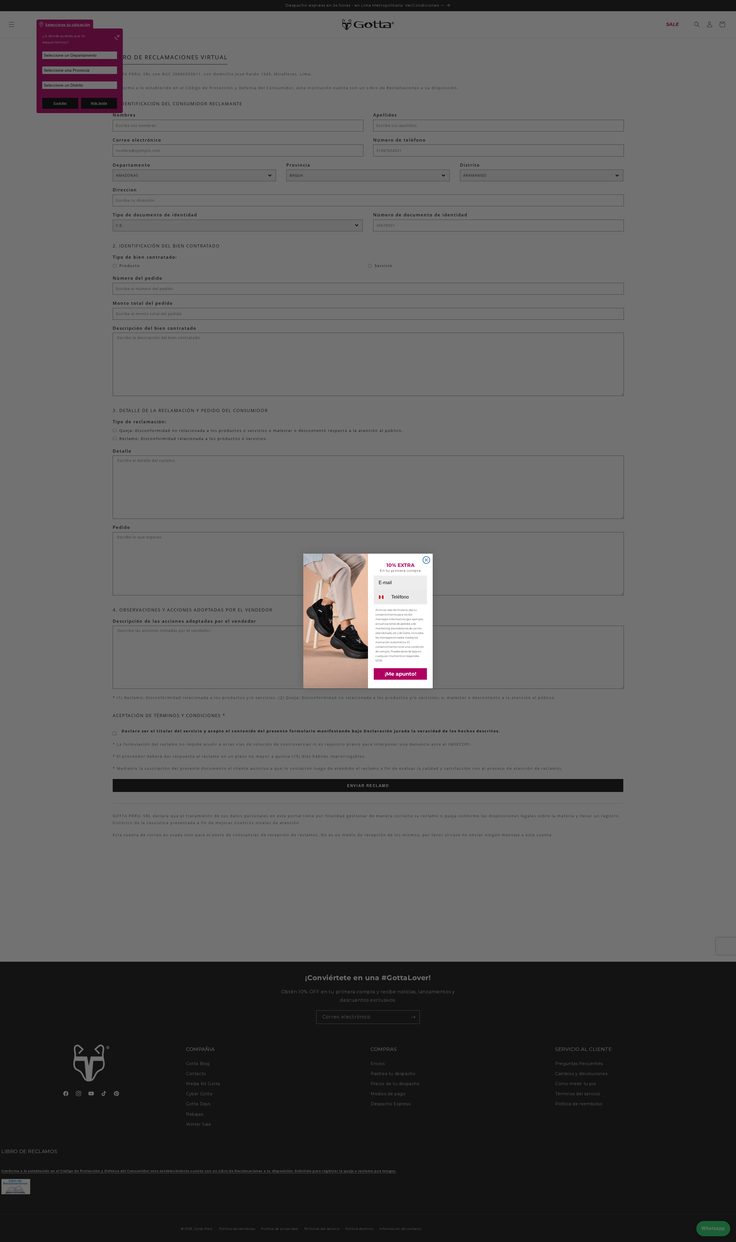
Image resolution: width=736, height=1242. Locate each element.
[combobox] (382, 597)
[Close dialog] (426, 560)
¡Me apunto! (400, 674)
